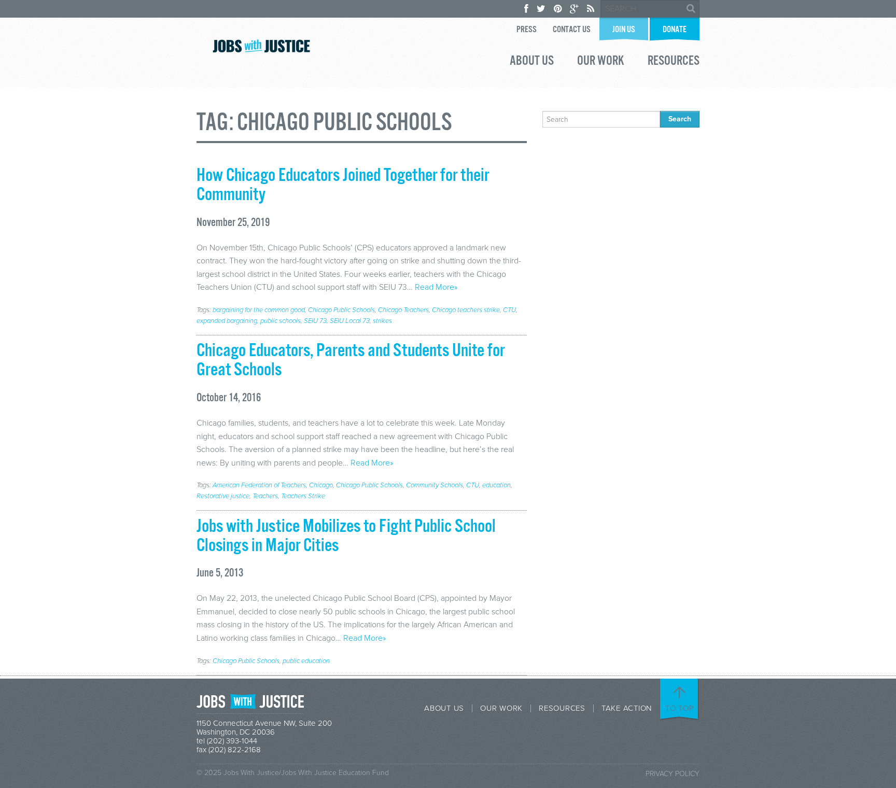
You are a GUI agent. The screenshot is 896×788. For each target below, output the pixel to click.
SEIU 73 (315, 321)
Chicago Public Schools (341, 310)
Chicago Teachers (403, 310)
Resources (673, 62)
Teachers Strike (303, 496)
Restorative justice (223, 496)
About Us (532, 62)
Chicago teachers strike (466, 310)
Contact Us (572, 29)
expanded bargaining (227, 321)
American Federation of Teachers (259, 485)
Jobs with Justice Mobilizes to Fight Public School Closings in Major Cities (346, 536)
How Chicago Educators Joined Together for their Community (343, 185)
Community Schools (434, 485)
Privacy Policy (672, 773)
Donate (675, 29)
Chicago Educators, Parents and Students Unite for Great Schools (351, 361)
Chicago (321, 485)
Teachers (265, 496)
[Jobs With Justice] (261, 46)
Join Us (623, 29)
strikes (382, 321)
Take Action (626, 708)
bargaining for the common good (259, 310)
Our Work (600, 62)
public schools (280, 321)
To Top (679, 708)
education (496, 485)
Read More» (436, 287)
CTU (509, 310)
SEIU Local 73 (350, 321)
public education (306, 661)
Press (526, 29)
